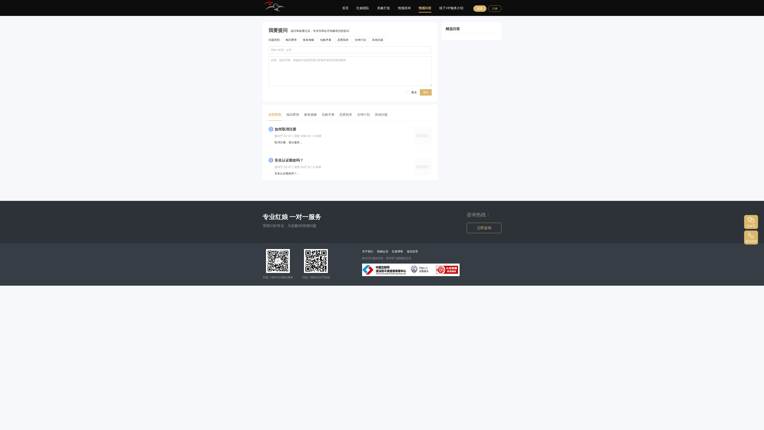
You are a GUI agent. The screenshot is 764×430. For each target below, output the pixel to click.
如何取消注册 (285, 129)
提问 (425, 92)
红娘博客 (397, 251)
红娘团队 (363, 8)
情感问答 (425, 8)
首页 (345, 8)
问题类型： (276, 39)
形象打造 (383, 8)
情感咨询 (404, 8)
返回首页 (412, 251)
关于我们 (367, 251)
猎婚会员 (382, 251)
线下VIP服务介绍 (451, 8)
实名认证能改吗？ (289, 160)
